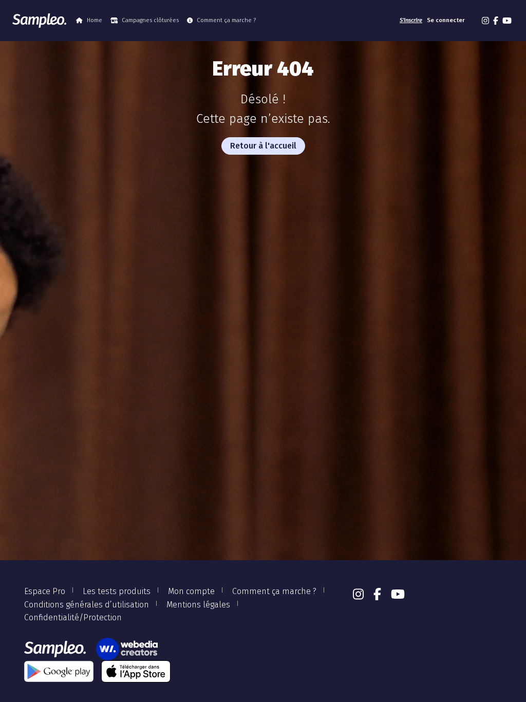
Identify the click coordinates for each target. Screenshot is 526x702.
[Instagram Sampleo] (485, 20)
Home (94, 20)
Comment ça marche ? (226, 20)
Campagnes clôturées (150, 20)
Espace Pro (44, 591)
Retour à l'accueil (263, 146)
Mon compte (191, 591)
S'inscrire (411, 20)
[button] (473, 21)
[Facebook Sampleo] (495, 20)
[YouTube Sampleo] (507, 20)
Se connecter (446, 20)
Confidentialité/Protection (73, 617)
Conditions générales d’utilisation (86, 604)
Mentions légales (198, 604)
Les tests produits (117, 591)
